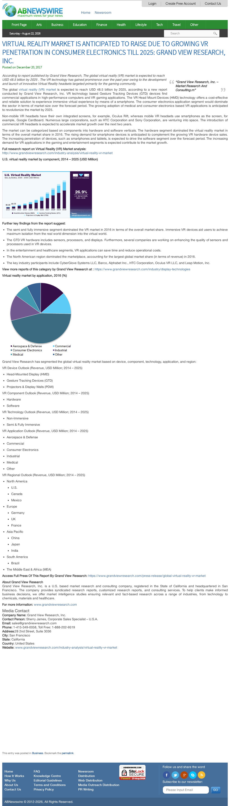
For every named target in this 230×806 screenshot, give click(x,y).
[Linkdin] (184, 775)
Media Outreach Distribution (98, 785)
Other (194, 24)
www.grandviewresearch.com (55, 604)
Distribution (86, 776)
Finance (101, 24)
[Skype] (193, 775)
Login (152, 3)
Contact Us (213, 3)
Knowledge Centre (47, 776)
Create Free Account (181, 3)
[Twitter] (175, 775)
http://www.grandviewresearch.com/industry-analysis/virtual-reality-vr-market (57, 153)
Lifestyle (141, 24)
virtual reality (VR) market (37, 89)
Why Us (9, 780)
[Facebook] (166, 775)
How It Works (14, 776)
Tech (159, 24)
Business (57, 24)
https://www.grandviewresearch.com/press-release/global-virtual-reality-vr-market (147, 576)
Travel (176, 24)
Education (80, 24)
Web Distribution (90, 780)
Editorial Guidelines (48, 780)
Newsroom (103, 12)
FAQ (37, 771)
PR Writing (85, 789)
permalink (67, 753)
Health (121, 24)
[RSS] (201, 775)
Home (85, 12)
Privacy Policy (44, 789)
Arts (39, 24)
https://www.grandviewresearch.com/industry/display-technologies (142, 269)
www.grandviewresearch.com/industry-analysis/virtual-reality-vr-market (66, 647)
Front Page (19, 24)
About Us (11, 785)
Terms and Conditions (50, 785)
